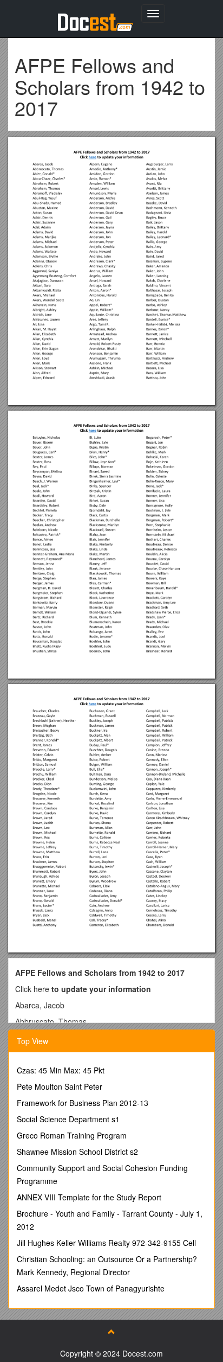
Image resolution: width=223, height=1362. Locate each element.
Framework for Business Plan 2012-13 (82, 1102)
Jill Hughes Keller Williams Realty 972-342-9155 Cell (106, 1242)
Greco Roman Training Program (72, 1135)
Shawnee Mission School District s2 (77, 1151)
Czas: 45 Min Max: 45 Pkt (60, 1070)
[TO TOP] (111, 1331)
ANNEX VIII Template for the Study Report (89, 1197)
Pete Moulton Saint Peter (59, 1086)
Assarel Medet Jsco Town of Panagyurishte (91, 1288)
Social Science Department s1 (68, 1119)
